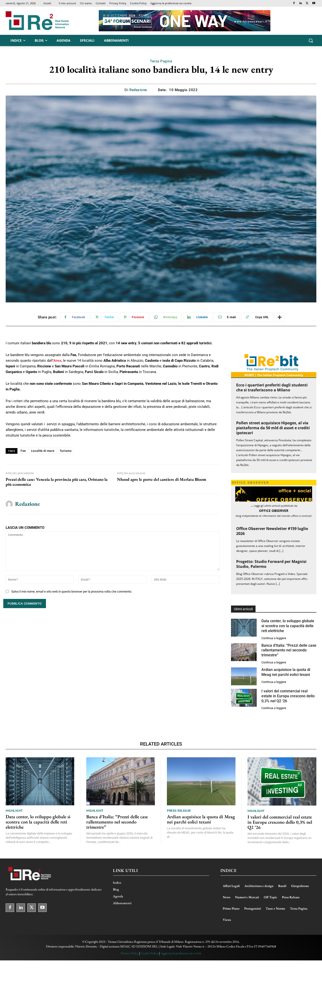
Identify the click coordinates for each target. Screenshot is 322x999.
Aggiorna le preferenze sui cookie (181, 953)
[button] (310, 40)
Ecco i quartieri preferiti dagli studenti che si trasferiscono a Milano (272, 387)
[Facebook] (294, 3)
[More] (280, 317)
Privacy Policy (129, 953)
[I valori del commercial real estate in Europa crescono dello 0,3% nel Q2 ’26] (244, 698)
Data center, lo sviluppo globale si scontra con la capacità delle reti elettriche (287, 626)
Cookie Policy (149, 953)
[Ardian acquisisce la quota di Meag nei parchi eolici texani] (244, 676)
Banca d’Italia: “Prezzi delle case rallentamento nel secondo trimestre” (288, 650)
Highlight (14, 810)
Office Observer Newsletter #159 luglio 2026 (272, 531)
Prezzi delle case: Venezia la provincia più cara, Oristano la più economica (56, 482)
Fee (23, 451)
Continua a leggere (273, 638)
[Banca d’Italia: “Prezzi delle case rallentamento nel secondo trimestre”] (244, 652)
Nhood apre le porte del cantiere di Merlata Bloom (161, 479)
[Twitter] (307, 3)
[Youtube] (313, 3)
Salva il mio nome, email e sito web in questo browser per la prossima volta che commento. (71, 591)
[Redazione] (9, 504)
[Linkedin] (300, 3)
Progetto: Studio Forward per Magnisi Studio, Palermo (271, 564)
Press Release (179, 810)
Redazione (138, 90)
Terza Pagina (161, 61)
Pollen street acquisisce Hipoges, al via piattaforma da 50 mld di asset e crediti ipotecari (273, 427)
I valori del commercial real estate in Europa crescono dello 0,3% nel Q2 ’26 (288, 696)
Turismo (66, 451)
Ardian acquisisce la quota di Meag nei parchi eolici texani (201, 819)
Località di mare (42, 451)
